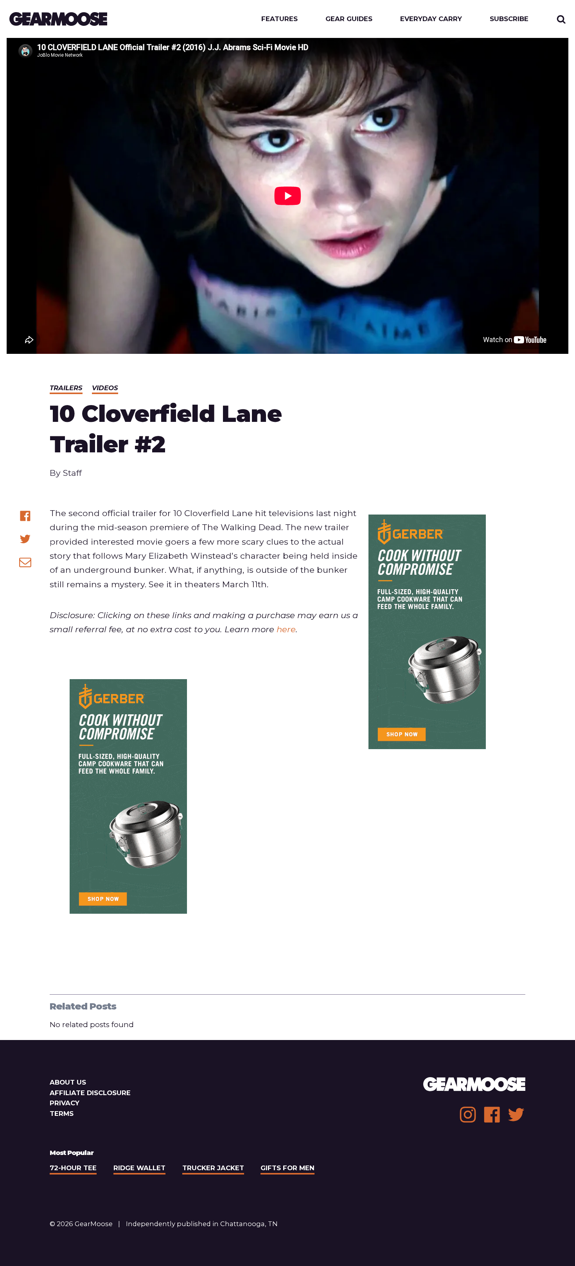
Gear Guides (348, 19)
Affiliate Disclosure (90, 1093)
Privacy (64, 1103)
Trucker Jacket (213, 1168)
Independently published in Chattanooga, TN (202, 1224)
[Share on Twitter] (25, 539)
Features (279, 19)
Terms (62, 1113)
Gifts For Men (287, 1168)
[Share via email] (25, 562)
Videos (105, 388)
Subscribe (509, 19)
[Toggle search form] (561, 19)
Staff (72, 473)
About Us (68, 1082)
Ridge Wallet (139, 1168)
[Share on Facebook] (25, 516)
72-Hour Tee (73, 1168)
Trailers (66, 388)
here (286, 629)
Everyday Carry (431, 19)
